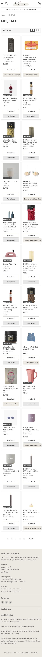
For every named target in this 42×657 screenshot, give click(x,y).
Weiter (30, 539)
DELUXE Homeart (8, 61)
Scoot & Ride (6, 268)
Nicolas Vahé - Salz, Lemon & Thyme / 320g (30, 100)
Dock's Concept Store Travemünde (29, 62)
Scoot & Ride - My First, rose (9, 265)
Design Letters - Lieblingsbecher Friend (11, 470)
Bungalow (26, 187)
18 (24, 539)
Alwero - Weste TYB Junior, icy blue (30, 348)
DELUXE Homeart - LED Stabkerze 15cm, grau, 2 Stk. (30, 471)
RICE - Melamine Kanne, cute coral (29, 387)
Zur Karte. (4, 572)
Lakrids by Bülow (7, 144)
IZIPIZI (4, 432)
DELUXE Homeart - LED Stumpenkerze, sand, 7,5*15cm (30, 142)
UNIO (4, 392)
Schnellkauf (10, 70)
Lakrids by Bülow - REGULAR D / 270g (30, 306)
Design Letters (27, 434)
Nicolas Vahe (6, 102)
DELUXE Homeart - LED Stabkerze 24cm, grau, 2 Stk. (10, 512)
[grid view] (32, 30)
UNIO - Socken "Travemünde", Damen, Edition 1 (10, 388)
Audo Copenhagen (8, 229)
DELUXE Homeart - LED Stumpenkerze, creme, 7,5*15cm (30, 266)
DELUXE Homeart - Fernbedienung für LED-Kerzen (10, 57)
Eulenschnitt (6, 185)
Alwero (25, 351)
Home (3, 15)
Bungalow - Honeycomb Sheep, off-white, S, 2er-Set (30, 183)
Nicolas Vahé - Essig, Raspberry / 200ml (10, 99)
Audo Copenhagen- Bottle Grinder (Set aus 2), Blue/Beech (9, 225)
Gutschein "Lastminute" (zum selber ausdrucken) (29, 57)
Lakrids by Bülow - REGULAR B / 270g (10, 141)
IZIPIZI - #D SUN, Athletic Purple (9, 429)
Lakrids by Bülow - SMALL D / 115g (9, 348)
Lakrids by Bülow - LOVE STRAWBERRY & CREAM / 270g (30, 225)
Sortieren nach (7, 30)
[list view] (37, 30)
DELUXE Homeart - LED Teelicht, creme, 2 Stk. (31, 512)
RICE (24, 390)
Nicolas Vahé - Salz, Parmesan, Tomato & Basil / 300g (10, 307)
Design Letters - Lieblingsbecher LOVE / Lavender (31, 430)
